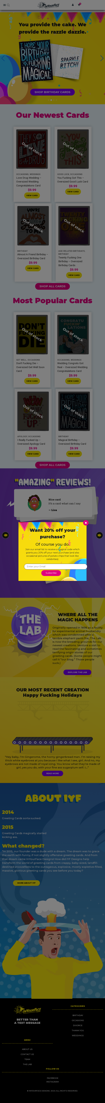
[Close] (86, 523)
